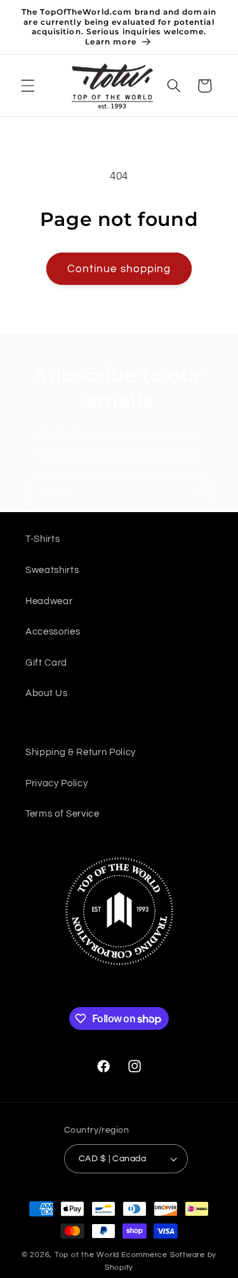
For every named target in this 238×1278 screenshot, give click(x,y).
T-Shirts (42, 539)
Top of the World (87, 1255)
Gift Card (46, 662)
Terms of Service (62, 813)
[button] (28, 85)
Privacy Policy (56, 783)
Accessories (52, 631)
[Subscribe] (197, 493)
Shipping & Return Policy (80, 752)
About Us (46, 693)
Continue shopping (119, 268)
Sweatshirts (52, 570)
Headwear (48, 601)
